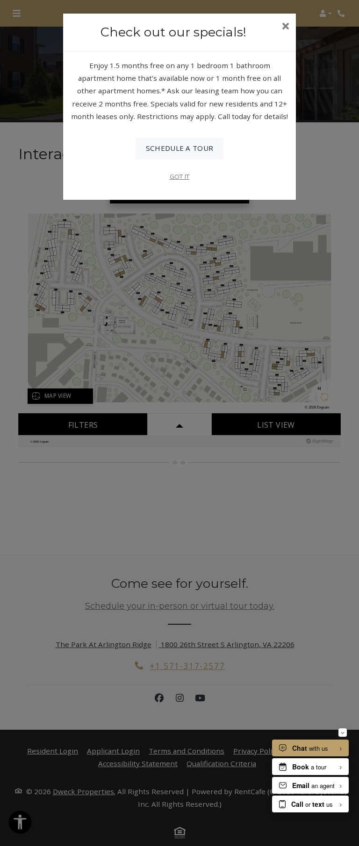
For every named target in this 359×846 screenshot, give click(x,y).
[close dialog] (285, 27)
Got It (180, 176)
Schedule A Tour (180, 148)
